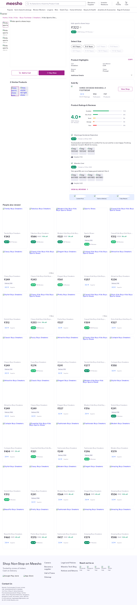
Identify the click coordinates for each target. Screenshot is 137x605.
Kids (11, 18)
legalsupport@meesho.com (20, 598)
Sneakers (37, 18)
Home (5, 18)
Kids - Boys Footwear (23, 18)
